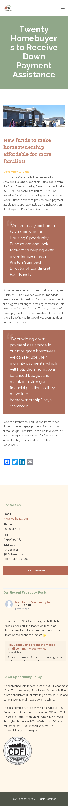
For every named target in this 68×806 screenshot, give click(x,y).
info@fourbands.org (15, 518)
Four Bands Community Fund (34, 602)
